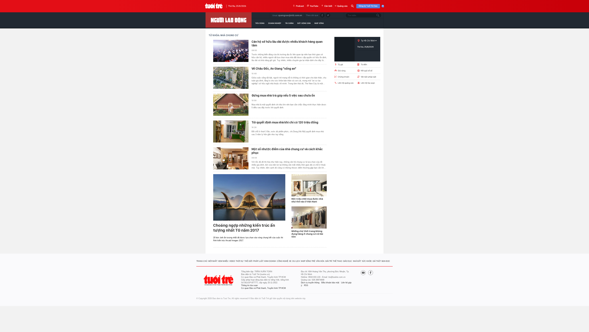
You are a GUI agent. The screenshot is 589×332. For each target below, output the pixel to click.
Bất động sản (304, 23)
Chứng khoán (343, 77)
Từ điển (364, 64)
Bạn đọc (386, 261)
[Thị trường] (229, 20)
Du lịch (296, 261)
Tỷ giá (340, 64)
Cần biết (328, 6)
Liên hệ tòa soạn (368, 83)
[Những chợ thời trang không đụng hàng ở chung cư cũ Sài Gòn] (309, 217)
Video (232, 261)
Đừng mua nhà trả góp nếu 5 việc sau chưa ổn (283, 95)
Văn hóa (320, 261)
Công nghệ (282, 261)
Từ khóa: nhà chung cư (223, 35)
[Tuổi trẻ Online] (218, 280)
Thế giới (248, 261)
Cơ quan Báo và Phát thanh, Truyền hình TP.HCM (263, 288)
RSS (306, 285)
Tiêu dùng (259, 23)
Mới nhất (212, 261)
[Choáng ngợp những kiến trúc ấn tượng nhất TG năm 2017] (249, 197)
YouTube (314, 6)
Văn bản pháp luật (368, 77)
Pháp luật (258, 261)
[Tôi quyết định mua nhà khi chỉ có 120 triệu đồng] (230, 132)
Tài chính (289, 23)
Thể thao (337, 261)
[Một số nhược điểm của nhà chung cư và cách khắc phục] (230, 158)
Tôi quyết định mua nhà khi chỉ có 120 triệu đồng (285, 122)
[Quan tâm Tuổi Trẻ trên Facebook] (370, 273)
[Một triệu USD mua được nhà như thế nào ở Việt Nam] (309, 185)
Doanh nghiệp (274, 23)
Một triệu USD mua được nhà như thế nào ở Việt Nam (307, 200)
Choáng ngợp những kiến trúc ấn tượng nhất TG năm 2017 (244, 228)
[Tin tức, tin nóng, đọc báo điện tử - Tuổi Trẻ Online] (214, 6)
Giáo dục (347, 261)
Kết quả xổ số (366, 70)
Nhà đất (357, 261)
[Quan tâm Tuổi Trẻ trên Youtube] (363, 273)
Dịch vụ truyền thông (310, 282)
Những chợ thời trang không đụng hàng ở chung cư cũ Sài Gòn (307, 234)
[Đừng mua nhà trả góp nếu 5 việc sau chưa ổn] (230, 105)
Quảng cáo (342, 6)
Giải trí (328, 261)
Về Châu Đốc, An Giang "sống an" (274, 68)
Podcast (300, 6)
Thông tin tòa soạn (249, 285)
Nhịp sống (319, 23)
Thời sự (239, 261)
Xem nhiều (223, 261)
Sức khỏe (367, 261)
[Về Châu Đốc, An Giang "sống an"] (230, 78)
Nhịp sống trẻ (308, 261)
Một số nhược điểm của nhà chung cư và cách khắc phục (287, 151)
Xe (290, 261)
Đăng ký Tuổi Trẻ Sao (368, 6)
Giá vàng (341, 70)
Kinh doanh (270, 261)
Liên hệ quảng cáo (346, 83)
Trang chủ (201, 261)
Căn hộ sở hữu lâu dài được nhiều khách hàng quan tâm (287, 43)
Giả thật (377, 261)
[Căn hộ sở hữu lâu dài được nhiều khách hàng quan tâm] (230, 51)
